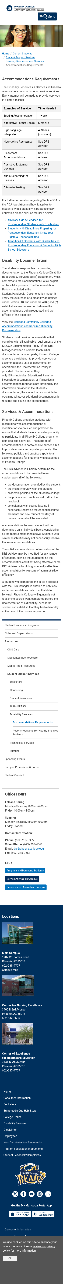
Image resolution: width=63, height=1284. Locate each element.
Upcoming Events (15, 759)
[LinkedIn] (48, 1194)
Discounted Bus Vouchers (22, 657)
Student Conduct (14, 775)
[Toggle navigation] (47, 16)
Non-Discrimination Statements (23, 1142)
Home (5, 53)
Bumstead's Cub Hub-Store (20, 1110)
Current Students (22, 53)
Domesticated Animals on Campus (26, 887)
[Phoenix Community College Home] (25, 8)
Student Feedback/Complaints (22, 1155)
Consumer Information (17, 1098)
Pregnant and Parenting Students (25, 870)
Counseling (16, 690)
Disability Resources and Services (25, 61)
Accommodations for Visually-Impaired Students (35, 732)
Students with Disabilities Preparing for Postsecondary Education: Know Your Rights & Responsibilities (32, 233)
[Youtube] (32, 1194)
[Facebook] (23, 1194)
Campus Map (10, 970)
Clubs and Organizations (19, 633)
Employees (10, 1136)
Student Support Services (20, 57)
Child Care (13, 649)
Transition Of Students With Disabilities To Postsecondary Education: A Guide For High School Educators (34, 245)
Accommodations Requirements (33, 722)
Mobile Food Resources (21, 665)
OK (10, 1258)
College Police (13, 1117)
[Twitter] (15, 1194)
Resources (11, 641)
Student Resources (21, 698)
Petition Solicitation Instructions (23, 1148)
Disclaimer (10, 1129)
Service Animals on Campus (22, 878)
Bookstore (16, 681)
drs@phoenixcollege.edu (28, 848)
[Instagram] (40, 1194)
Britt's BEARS (18, 706)
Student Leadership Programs (22, 625)
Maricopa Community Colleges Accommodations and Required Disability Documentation (27, 326)
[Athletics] (32, 1174)
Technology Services (22, 742)
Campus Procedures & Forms (22, 767)
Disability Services (21, 714)
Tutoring (14, 750)
